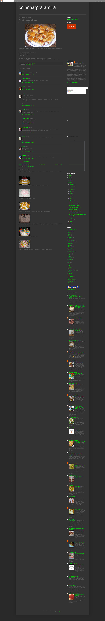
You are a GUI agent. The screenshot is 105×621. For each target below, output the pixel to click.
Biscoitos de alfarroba (79, 362)
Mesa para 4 (71, 485)
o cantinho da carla (73, 475)
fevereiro (71, 219)
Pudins (69, 271)
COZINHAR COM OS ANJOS (75, 329)
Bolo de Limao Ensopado (79, 530)
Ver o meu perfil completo (72, 82)
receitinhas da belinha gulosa (75, 317)
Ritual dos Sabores (73, 508)
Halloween (70, 257)
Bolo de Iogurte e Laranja (79, 542)
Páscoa (69, 267)
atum (69, 234)
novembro (72, 186)
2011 (69, 179)
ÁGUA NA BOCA (72, 405)
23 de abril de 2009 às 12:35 (28, 132)
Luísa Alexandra (72, 295)
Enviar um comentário (25, 161)
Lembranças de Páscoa (74, 205)
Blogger (59, 611)
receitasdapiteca (26, 118)
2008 (69, 223)
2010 (69, 181)
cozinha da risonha (73, 372)
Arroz (69, 232)
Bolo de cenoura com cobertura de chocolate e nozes (79, 407)
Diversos (70, 249)
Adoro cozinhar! (79, 62)
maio (71, 196)
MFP (69, 262)
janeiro (71, 221)
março (71, 218)
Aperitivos (70, 231)
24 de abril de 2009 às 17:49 (28, 158)
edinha (23, 146)
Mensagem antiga (58, 164)
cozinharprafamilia (37, 7)
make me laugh (71, 289)
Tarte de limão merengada (74, 207)
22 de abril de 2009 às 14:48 (28, 114)
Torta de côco (72, 200)
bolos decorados (71, 240)
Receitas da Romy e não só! (75, 340)
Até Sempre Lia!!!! (78, 509)
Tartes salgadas (71, 279)
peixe (69, 268)
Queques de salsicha (73, 202)
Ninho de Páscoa (73, 209)
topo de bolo (70, 281)
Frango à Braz (77, 486)
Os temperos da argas (73, 463)
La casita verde (72, 351)
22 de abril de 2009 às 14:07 (28, 105)
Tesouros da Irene (73, 496)
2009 (69, 182)
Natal (69, 264)
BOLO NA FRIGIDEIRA (79, 396)
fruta (69, 256)
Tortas (69, 282)
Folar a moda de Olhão (74, 212)
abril (71, 198)
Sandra (23, 94)
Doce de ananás (78, 341)
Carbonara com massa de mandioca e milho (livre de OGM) (80, 465)
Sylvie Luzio (24, 86)
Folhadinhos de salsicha (74, 203)
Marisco (70, 259)
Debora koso (25, 78)
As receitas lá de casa (73, 440)
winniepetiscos (72, 519)
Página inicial (42, 164)
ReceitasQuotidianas (73, 576)
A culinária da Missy (73, 417)
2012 (69, 177)
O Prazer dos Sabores (73, 394)
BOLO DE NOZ (78, 330)
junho (71, 195)
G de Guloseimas (72, 552)
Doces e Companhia (73, 541)
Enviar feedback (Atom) (29, 166)
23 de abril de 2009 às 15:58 (28, 142)
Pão (69, 265)
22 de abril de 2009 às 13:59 (28, 89)
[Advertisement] (74, 37)
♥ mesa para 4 (25, 127)
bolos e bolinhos (71, 242)
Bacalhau (70, 237)
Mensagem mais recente (24, 164)
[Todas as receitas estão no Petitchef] (71, 28)
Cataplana (70, 246)
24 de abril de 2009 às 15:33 (28, 151)
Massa (69, 260)
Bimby (69, 239)
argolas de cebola (72, 520)
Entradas (27, 64)
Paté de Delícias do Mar (79, 553)
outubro (71, 187)
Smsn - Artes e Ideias (73, 383)
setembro (72, 189)
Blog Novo (71, 577)
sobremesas (70, 276)
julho (71, 193)
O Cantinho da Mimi (73, 563)
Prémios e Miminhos (72, 270)
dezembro (72, 184)
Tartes (69, 278)
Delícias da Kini (72, 585)
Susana (23, 109)
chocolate (70, 248)
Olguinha (24, 71)
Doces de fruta (71, 251)
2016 (69, 175)
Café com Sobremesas (74, 593)
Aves (69, 235)
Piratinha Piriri (72, 427)
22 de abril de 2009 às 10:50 (28, 74)
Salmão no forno (78, 384)
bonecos (70, 243)
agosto (71, 191)
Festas (69, 254)
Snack (69, 275)
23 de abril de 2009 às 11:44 (28, 123)
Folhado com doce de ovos (75, 211)
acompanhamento (72, 229)
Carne (69, 245)
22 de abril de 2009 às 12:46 (28, 82)
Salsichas (31, 64)
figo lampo (71, 452)
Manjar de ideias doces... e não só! (76, 305)
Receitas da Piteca (73, 360)
